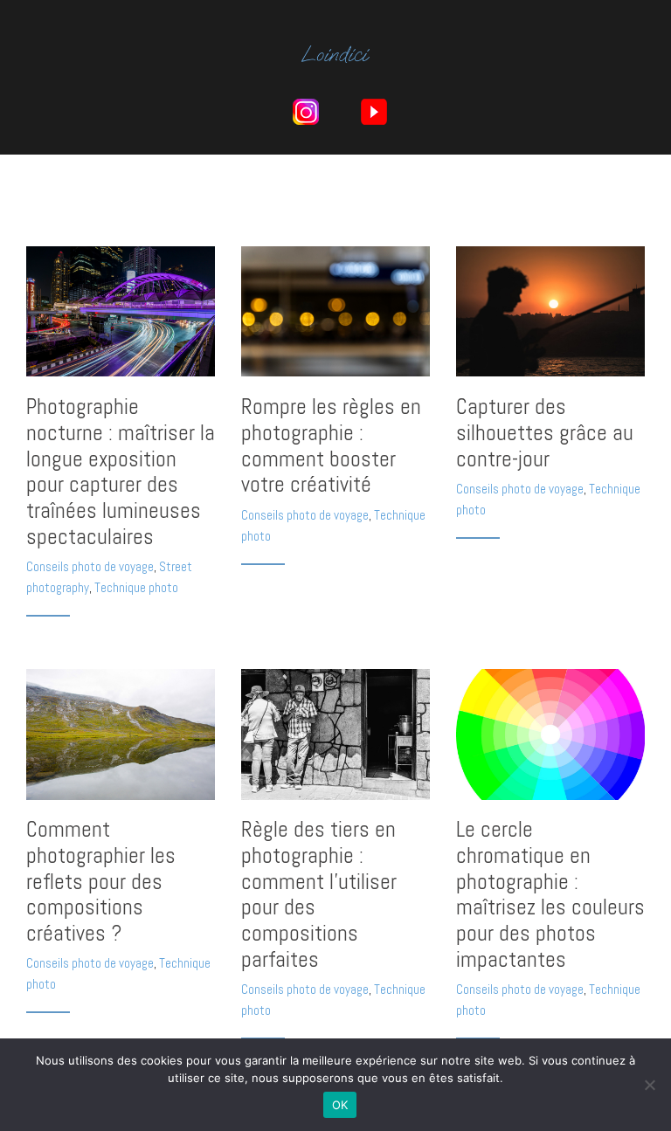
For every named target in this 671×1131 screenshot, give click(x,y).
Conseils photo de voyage (90, 566)
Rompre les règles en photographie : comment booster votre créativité (331, 446)
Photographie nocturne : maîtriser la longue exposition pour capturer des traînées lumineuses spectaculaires (120, 471)
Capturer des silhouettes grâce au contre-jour (544, 433)
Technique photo (136, 587)
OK (340, 1105)
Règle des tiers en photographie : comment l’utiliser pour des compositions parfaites (319, 894)
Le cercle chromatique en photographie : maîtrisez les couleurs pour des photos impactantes (550, 894)
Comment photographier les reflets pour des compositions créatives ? (101, 882)
